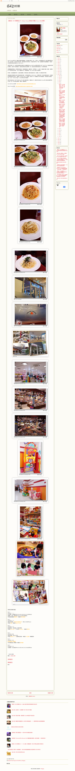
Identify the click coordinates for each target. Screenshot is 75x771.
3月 (59, 133)
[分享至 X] (11, 654)
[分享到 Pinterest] (13, 654)
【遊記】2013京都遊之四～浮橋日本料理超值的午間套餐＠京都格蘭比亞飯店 (61, 115)
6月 (59, 128)
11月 (59, 77)
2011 (59, 139)
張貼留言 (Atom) (32, 696)
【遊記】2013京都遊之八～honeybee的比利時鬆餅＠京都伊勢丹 (61, 96)
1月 (59, 136)
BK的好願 (13, 6)
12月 (60, 75)
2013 (59, 74)
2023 (59, 62)
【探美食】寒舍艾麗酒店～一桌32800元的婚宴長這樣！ (62, 165)
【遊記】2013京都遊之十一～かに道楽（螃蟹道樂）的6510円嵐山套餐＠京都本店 (62, 172)
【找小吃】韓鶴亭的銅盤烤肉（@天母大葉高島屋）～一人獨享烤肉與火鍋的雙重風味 (62, 159)
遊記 (14, 655)
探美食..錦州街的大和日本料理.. (17, 726)
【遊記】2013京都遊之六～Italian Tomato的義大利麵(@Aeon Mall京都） (61, 106)
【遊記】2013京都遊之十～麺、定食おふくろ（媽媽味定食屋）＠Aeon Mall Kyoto (61, 87)
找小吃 (29, 14)
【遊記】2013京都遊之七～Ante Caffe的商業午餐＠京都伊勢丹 (61, 101)
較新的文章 (10, 693)
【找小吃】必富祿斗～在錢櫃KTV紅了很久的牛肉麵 (62, 154)
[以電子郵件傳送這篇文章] (9, 654)
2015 (59, 71)
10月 (60, 78)
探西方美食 (58, 48)
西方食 (22, 14)
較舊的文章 (50, 693)
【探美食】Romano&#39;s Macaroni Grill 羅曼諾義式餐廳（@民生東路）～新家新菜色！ (62, 168)
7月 (59, 83)
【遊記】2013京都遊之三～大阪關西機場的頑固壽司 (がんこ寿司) (61, 120)
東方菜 (15, 14)
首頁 (10, 14)
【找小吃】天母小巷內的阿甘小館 (17, 752)
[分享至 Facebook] (12, 654)
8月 (59, 81)
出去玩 (35, 14)
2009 (59, 142)
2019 (59, 65)
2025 (59, 59)
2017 (59, 68)
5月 (59, 130)
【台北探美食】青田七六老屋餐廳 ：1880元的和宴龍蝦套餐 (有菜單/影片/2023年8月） (62, 175)
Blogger (42, 768)
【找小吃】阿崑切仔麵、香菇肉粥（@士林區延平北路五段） (62, 156)
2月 (59, 134)
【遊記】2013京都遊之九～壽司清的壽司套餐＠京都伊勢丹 (61, 92)
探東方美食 (58, 45)
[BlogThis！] (10, 654)
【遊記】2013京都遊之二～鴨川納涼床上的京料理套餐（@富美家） (61, 125)
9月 (59, 80)
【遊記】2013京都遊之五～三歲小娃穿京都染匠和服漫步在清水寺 (61, 111)
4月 (59, 131)
